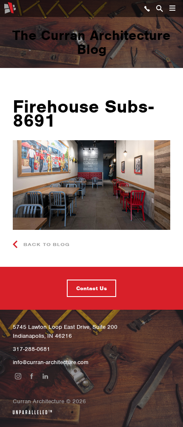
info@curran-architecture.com (51, 362)
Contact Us (91, 288)
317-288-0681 (146, 8)
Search (159, 8)
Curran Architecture (10, 8)
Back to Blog (46, 244)
